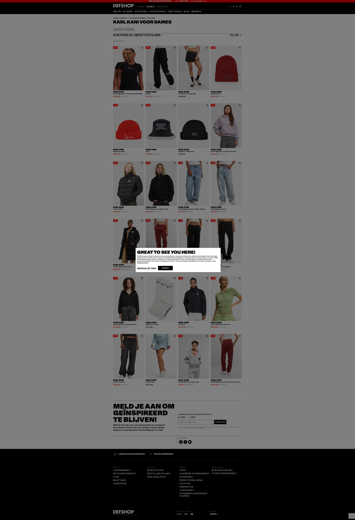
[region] (178, 260)
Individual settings (146, 268)
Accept (165, 268)
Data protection (142, 263)
